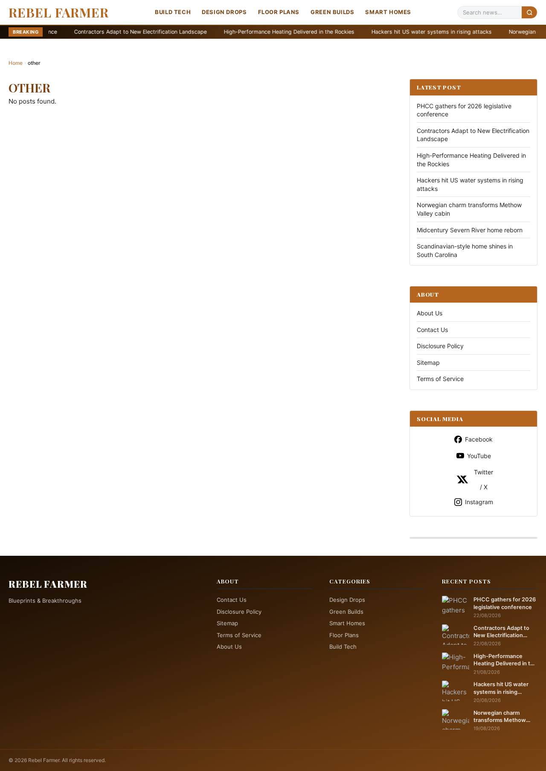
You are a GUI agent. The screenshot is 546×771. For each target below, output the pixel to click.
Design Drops (224, 12)
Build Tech (173, 12)
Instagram (479, 501)
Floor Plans (279, 12)
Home (16, 63)
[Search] (529, 12)
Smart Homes (388, 12)
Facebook (479, 439)
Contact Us (432, 329)
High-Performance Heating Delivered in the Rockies (252, 32)
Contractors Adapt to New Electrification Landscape (104, 32)
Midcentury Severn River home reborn (470, 230)
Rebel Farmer (59, 12)
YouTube (479, 455)
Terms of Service (440, 378)
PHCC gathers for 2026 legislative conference (504, 603)
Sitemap (428, 362)
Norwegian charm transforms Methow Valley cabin (499, 717)
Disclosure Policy (440, 345)
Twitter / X (483, 479)
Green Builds (332, 12)
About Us (429, 313)
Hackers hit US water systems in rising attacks (395, 32)
